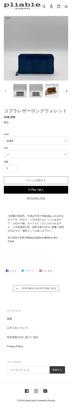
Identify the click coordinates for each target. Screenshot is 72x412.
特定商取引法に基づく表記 (22, 337)
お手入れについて (17, 327)
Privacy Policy (15, 346)
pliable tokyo (30, 400)
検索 (9, 318)
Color (6, 134)
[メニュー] (66, 6)
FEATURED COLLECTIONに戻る (38, 288)
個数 (6, 161)
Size (6, 147)
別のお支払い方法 (36, 198)
